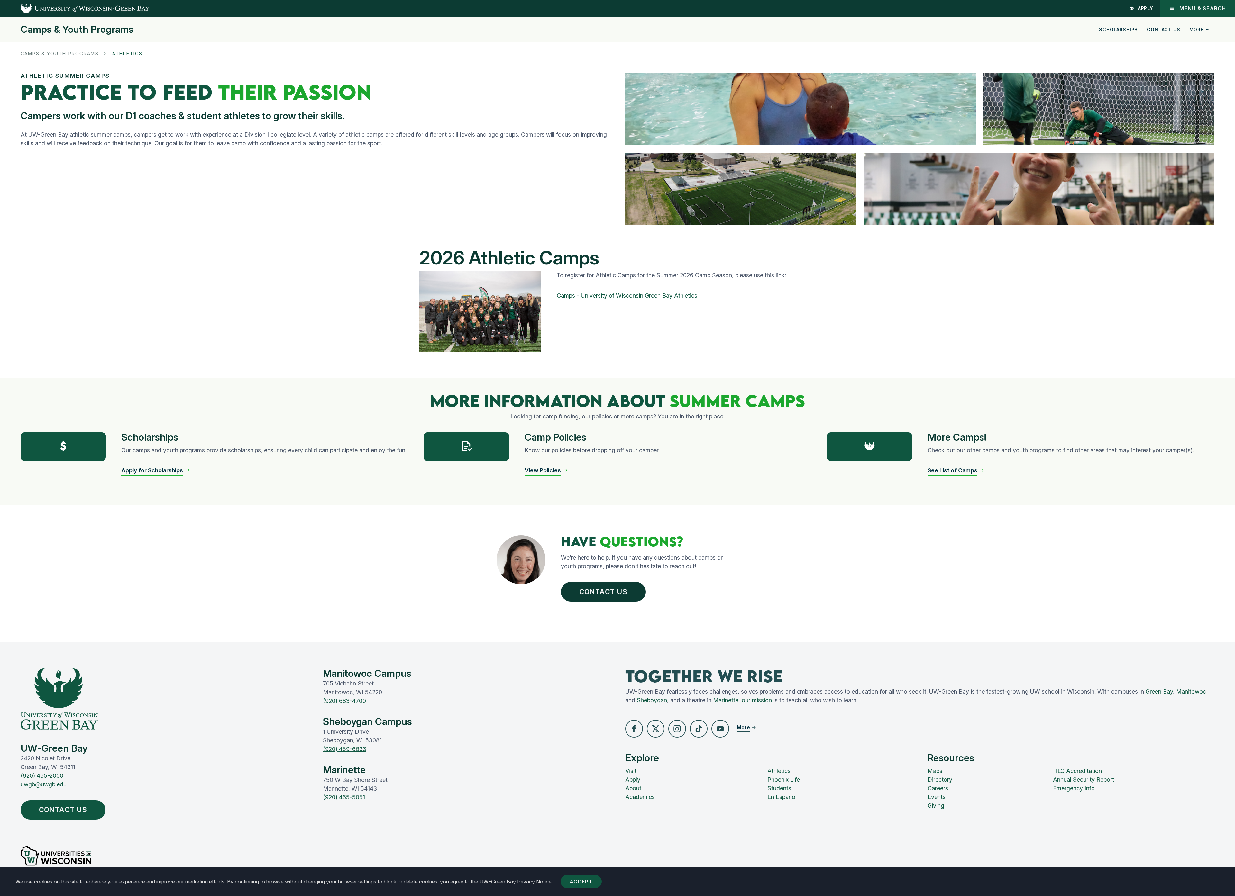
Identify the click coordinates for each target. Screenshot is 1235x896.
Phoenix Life (783, 779)
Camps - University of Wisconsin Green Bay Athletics (627, 295)
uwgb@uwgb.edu (44, 784)
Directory (940, 779)
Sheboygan (652, 700)
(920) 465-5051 (344, 797)
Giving (936, 805)
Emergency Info (1074, 788)
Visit (630, 770)
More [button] (1196, 29)
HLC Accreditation (1077, 770)
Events (937, 796)
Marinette (725, 700)
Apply (1146, 8)
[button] (155, 470)
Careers (938, 788)
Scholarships (1118, 29)
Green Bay (1159, 691)
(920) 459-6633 (344, 749)
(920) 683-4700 (344, 700)
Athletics (779, 770)
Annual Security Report (1083, 779)
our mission (757, 700)
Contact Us (1163, 29)
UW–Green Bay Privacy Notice (516, 881)
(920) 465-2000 (42, 775)
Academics (640, 796)
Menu (1202, 8)
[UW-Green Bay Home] (74, 8)
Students (779, 788)
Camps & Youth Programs (77, 29)
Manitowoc (1191, 691)
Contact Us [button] (603, 592)
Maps (935, 770)
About (633, 788)
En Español (782, 796)
